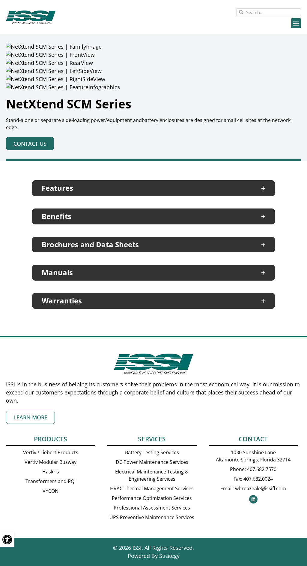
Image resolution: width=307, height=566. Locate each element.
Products (50, 439)
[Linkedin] (253, 499)
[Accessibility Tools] (7, 539)
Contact (253, 439)
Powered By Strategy (154, 555)
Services (152, 439)
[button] (296, 23)
